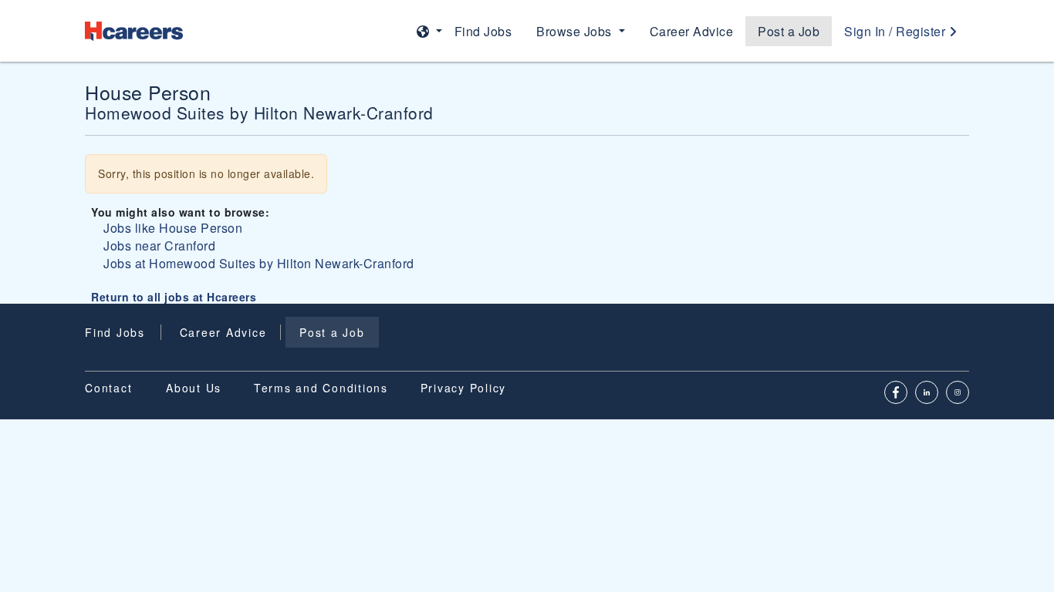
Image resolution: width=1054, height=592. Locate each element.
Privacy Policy (464, 387)
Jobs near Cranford (159, 245)
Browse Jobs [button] (575, 31)
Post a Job (788, 31)
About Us (193, 387)
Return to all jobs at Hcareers (173, 296)
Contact (108, 387)
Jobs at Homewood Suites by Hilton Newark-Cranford (258, 263)
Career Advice (692, 31)
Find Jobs (483, 31)
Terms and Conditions (321, 387)
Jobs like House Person (172, 228)
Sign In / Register (896, 31)
